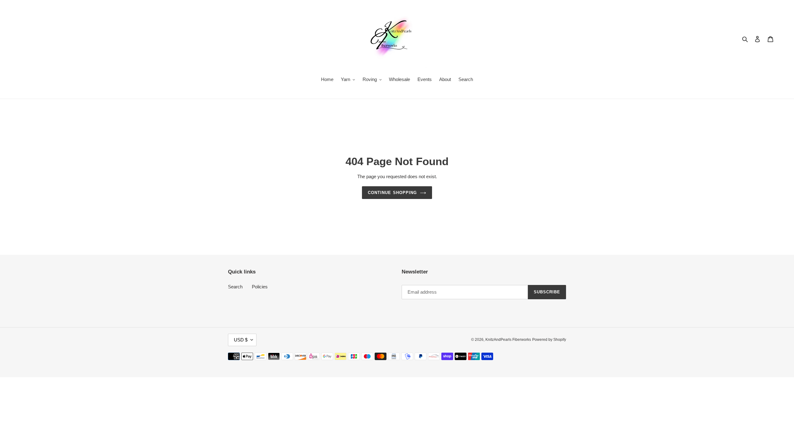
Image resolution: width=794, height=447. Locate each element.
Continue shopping (392, 192)
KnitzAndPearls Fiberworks (508, 339)
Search (235, 286)
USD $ (241, 339)
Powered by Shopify (549, 339)
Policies (260, 286)
